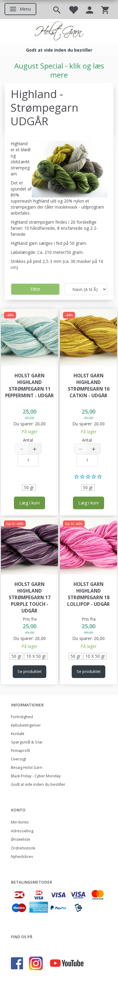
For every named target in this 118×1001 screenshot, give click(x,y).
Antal (28, 440)
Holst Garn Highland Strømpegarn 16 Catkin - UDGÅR (89, 386)
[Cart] (105, 9)
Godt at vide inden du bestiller (38, 784)
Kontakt (17, 733)
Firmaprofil (20, 750)
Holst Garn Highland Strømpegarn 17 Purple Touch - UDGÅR (30, 597)
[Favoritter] (73, 9)
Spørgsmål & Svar (27, 742)
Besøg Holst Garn (26, 767)
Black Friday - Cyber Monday (36, 776)
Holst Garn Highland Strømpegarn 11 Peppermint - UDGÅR (29, 386)
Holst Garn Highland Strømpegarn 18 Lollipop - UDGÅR (88, 594)
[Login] (89, 9)
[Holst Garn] (59, 31)
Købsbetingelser (26, 725)
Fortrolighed (22, 716)
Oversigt (18, 759)
